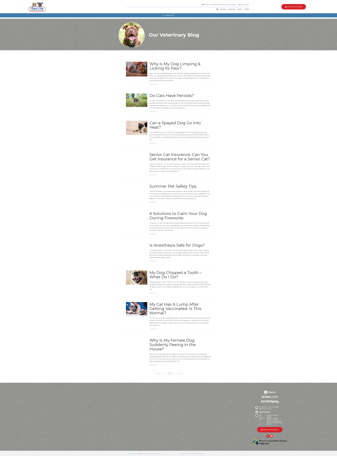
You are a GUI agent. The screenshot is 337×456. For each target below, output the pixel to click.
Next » (181, 374)
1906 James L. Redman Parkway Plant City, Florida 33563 (219, 4)
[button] (268, 436)
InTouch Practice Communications (151, 453)
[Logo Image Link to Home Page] (37, 7)
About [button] (240, 9)
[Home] (217, 9)
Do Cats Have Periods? (171, 95)
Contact (246, 9)
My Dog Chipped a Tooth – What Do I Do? (175, 274)
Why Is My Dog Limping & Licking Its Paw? (174, 66)
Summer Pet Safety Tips (173, 186)
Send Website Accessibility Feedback (193, 453)
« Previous (157, 374)
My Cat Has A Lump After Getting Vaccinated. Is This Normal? (175, 308)
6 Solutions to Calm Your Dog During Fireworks (178, 215)
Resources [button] (231, 9)
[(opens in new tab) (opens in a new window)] (269, 442)
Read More (153, 84)
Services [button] (223, 9)
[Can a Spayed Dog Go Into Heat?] (136, 128)
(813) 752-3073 (245, 4)
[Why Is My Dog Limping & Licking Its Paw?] (136, 69)
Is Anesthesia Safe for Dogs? (177, 245)
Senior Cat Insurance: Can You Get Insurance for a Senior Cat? (179, 156)
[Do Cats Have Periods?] (136, 100)
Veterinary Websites (133, 453)
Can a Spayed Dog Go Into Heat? (175, 125)
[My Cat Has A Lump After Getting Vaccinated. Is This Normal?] (136, 309)
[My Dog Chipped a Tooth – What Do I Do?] (136, 277)
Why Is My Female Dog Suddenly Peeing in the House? (172, 344)
